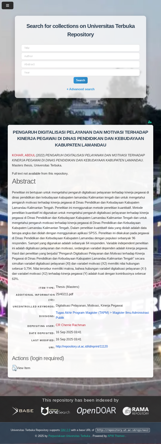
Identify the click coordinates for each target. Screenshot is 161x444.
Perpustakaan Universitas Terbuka (69, 435)
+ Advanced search (81, 89)
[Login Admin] (150, 122)
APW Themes (116, 435)
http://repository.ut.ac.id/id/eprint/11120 (82, 346)
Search (80, 80)
